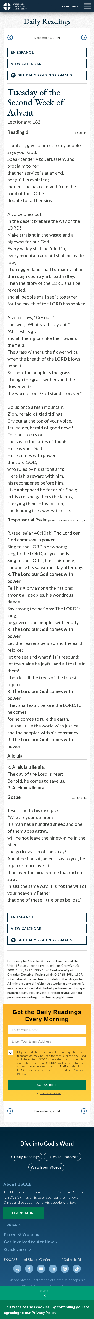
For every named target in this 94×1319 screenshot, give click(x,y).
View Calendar (26, 64)
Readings (70, 6)
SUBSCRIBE (47, 1085)
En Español (22, 52)
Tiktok (77, 1269)
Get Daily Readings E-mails (44, 75)
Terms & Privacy (51, 1093)
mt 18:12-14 (79, 798)
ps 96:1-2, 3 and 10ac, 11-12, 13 (67, 520)
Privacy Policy (44, 1312)
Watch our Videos (46, 1167)
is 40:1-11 (80, 133)
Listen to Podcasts (62, 1156)
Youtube (41, 1269)
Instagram (65, 1269)
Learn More (24, 1213)
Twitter (17, 1269)
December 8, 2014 (10, 38)
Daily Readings (27, 1156)
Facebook (29, 1269)
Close (45, 1291)
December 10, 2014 (83, 38)
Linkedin (53, 1269)
